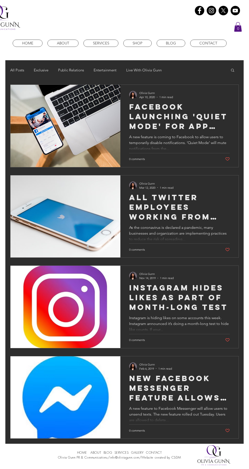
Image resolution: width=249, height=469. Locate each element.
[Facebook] (199, 10)
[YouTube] (235, 10)
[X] (223, 10)
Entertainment (105, 70)
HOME (82, 452)
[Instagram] (211, 10)
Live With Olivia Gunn (144, 70)
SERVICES (122, 452)
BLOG (108, 452)
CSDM (176, 457)
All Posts (17, 70)
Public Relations (71, 70)
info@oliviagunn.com (124, 457)
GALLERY (137, 452)
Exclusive (41, 70)
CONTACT (154, 452)
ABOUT (96, 452)
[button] (238, 27)
